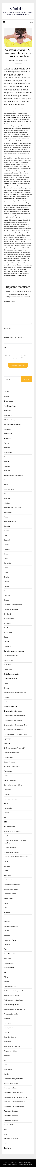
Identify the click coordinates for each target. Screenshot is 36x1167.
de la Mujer (7, 623)
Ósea (5, 949)
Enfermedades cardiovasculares (14, 716)
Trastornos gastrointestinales (14, 1106)
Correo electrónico (14, 338)
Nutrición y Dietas (10, 940)
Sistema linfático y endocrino (13, 1078)
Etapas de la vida (9, 762)
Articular (7, 494)
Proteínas (7, 1018)
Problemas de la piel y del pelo (14, 991)
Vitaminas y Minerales (11, 1139)
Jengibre (7, 836)
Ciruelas (6, 577)
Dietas (6, 683)
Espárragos (8, 739)
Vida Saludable (9, 1125)
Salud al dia (18, 9)
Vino (5, 1129)
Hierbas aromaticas (10, 799)
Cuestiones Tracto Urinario (13, 605)
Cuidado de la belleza (11, 609)
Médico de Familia (10, 894)
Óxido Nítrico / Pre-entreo (13, 954)
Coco (5, 591)
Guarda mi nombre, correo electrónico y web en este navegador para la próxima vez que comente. (18, 358)
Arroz (6, 484)
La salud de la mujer (10, 847)
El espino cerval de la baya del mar (15, 692)
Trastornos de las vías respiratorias (15, 1097)
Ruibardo (7, 1055)
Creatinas (7, 595)
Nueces (6, 931)
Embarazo (7, 697)
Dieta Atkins (8, 665)
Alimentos (7, 447)
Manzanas (7, 875)
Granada (7, 794)
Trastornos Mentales (11, 1115)
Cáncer (6, 545)
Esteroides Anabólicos (11, 753)
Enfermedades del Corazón (13, 720)
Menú (31, 22)
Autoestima (8, 512)
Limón (6, 871)
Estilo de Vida (8, 757)
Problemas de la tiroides (12, 995)
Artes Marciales (9, 489)
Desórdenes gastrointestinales (14, 651)
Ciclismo (6, 568)
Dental (6, 637)
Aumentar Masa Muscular (12, 508)
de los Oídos (8, 632)
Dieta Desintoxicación (11, 674)
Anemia (6, 461)
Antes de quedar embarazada (13, 475)
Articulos (7, 498)
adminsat (19, 63)
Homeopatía (8, 808)
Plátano (6, 982)
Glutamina (7, 789)
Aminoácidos (8, 452)
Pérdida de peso (9, 963)
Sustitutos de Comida (11, 1083)
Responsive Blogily (17, 1164)
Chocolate (7, 563)
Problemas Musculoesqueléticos (14, 1009)
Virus (5, 1134)
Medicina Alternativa (11, 889)
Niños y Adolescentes (11, 926)
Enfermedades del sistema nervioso (15, 725)
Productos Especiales (11, 1014)
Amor (5, 457)
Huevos (6, 813)
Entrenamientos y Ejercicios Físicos (15, 734)
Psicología (7, 1023)
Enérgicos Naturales (10, 706)
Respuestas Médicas (10, 1051)
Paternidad (7, 958)
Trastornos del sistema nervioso (14, 1102)
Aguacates (7, 429)
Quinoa (6, 1032)
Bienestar (7, 526)
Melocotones (8, 898)
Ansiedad (7, 471)
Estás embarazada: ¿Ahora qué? (14, 748)
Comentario (10, 301)
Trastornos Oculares (11, 1120)
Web (6, 347)
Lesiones (7, 866)
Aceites (6, 397)
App (5, 480)
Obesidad (7, 945)
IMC (5, 822)
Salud (5, 1065)
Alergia (6, 443)
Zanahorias (7, 1148)
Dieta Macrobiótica (10, 679)
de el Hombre (8, 614)
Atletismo (7, 503)
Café (5, 535)
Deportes (7, 642)
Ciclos (6, 572)
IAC (5, 817)
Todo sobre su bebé (10, 1088)
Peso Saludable (9, 968)
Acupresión (7, 410)
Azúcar (6, 517)
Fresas (6, 776)
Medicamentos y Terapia (12, 884)
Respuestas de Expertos (12, 1046)
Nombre (8, 328)
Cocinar (6, 586)
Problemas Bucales (10, 986)
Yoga (5, 1143)
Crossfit (6, 600)
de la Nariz (7, 628)
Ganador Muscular (10, 780)
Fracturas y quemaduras (12, 766)
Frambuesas (8, 771)
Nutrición (7, 935)
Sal (5, 1060)
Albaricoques (8, 434)
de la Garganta (9, 618)
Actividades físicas (10, 406)
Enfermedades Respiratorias (13, 729)
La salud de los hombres (11, 852)
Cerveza (6, 558)
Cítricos (6, 581)
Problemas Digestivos (11, 1005)
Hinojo (6, 803)
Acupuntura (8, 415)
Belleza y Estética (10, 521)
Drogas (6, 688)
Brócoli (6, 531)
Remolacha (7, 1042)
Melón (6, 903)
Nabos (6, 917)
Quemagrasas (8, 1028)
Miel (5, 908)
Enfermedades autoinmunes (13, 711)
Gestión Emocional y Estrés (13, 785)
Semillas (6, 1074)
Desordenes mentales (11, 655)
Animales (7, 466)
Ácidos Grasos (8, 401)
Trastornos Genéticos (11, 1111)
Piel (5, 972)
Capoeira (7, 549)
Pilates (6, 977)
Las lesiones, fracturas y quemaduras (16, 857)
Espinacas (7, 743)
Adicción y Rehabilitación (12, 424)
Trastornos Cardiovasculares (13, 1092)
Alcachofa (7, 438)
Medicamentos (9, 880)
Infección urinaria (10, 826)
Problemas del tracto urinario (13, 1000)
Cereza (6, 554)
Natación (7, 921)
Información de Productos (12, 831)
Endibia (6, 702)
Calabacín (7, 540)
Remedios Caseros (10, 1037)
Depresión (7, 646)
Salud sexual (8, 1069)
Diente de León (9, 660)
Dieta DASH (8, 669)
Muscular (7, 912)
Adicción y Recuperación (12, 420)
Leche (6, 861)
